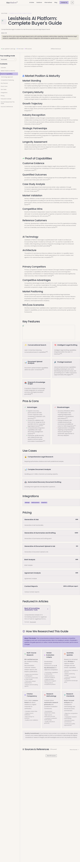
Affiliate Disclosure (56, 49)
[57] (75, 425)
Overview (3, 67)
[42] (54, 60)
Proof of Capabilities (7, 74)
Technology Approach (7, 77)
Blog (55, 2)
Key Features (4, 83)
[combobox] (8, 59)
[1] (76, 87)
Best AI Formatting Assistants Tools (32, 609)
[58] (41, 123)
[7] (32, 110)
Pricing (2, 95)
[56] (49, 215)
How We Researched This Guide (7, 102)
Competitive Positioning (7, 80)
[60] (44, 440)
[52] (46, 148)
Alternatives (48, 2)
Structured (33, 622)
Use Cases (3, 89)
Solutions (39, 2)
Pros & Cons (4, 86)
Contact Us (64, 2)
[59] (35, 170)
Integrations (4, 92)
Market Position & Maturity (8, 70)
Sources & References (7, 106)
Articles (31, 2)
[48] (51, 245)
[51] (44, 148)
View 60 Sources (51, 755)
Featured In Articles (6, 99)
